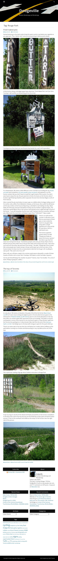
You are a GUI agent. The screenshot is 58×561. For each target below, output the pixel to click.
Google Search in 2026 (9, 500)
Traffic (5, 541)
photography (21, 532)
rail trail (14, 534)
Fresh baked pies (10, 29)
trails (9, 541)
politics (4, 534)
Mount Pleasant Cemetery (17, 530)
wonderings (17, 543)
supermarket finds (8, 539)
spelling (20, 537)
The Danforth (17, 539)
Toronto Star (22, 539)
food (18, 262)
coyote (22, 462)
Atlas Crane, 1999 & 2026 (10, 495)
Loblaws (5, 530)
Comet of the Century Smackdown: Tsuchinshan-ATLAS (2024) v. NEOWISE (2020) (41, 504)
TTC (11, 541)
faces (11, 528)
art (9, 522)
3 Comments (15, 271)
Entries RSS (11, 472)
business (20, 522)
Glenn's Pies (22, 262)
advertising (6, 522)
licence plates (25, 528)
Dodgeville (29, 10)
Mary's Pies (28, 262)
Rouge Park (38, 262)
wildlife (31, 462)
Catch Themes (51, 558)
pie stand (33, 262)
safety (11, 537)
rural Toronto (44, 262)
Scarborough (51, 262)
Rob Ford (7, 537)
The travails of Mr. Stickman (45, 500)
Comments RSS (20, 472)
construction (25, 522)
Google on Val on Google (10, 497)
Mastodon (34, 487)
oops (26, 530)
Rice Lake (22, 534)
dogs (16, 525)
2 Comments (15, 32)
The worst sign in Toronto (43, 497)
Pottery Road (9, 534)
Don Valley (20, 525)
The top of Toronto (11, 268)
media (9, 530)
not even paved (22, 192)
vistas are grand (32, 192)
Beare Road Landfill (16, 462)
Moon (4, 498)
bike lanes (16, 522)
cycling (6, 525)
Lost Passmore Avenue (44, 498)
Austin (12, 522)
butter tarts (14, 262)
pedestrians (9, 532)
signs (15, 536)
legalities (20, 528)
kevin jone (32, 500)
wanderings (7, 262)
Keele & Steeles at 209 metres (20, 317)
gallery (15, 528)
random (17, 534)
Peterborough (14, 532)
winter (12, 543)
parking (4, 532)
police (25, 532)
